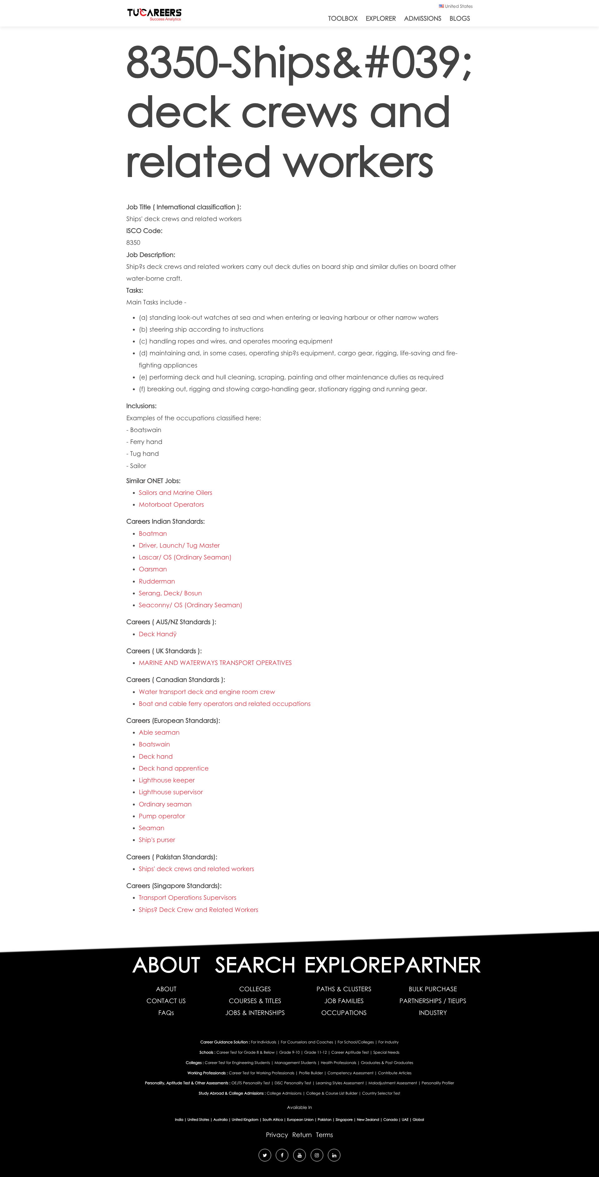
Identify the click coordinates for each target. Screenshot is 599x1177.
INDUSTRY (433, 1013)
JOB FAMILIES (344, 1001)
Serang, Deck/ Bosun (170, 593)
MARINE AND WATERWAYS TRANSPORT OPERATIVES (215, 663)
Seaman (151, 828)
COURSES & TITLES (255, 1001)
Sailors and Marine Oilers (175, 492)
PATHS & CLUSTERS (344, 989)
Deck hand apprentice (174, 768)
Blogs (460, 18)
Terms (324, 1135)
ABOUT (166, 989)
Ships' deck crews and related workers (196, 869)
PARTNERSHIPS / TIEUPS (432, 1001)
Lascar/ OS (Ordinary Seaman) (185, 557)
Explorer (381, 18)
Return (302, 1135)
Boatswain (154, 744)
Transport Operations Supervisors (187, 897)
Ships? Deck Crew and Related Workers (198, 910)
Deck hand (156, 756)
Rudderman (157, 581)
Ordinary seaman (165, 804)
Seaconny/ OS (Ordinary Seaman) (190, 605)
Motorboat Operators (171, 504)
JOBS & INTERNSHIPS (255, 1013)
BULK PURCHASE (433, 989)
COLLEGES (255, 989)
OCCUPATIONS (344, 1013)
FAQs (166, 1013)
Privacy (277, 1135)
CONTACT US (166, 1001)
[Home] (154, 16)
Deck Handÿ (158, 634)
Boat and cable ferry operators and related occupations (225, 703)
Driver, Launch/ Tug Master (179, 545)
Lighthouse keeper (167, 780)
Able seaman (159, 732)
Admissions (422, 18)
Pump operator (162, 816)
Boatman (153, 533)
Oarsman (153, 569)
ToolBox (343, 18)
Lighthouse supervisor (171, 792)
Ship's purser (157, 840)
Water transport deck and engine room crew (207, 692)
